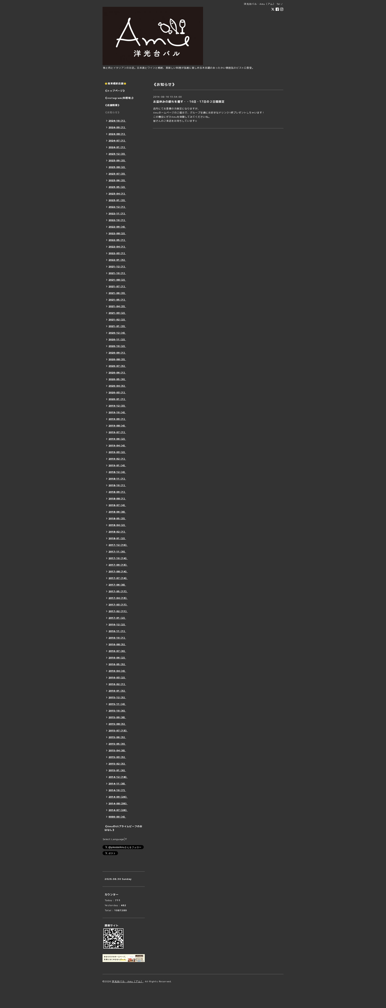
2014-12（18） (118, 777)
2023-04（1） (117, 193)
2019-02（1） (117, 458)
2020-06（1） (117, 372)
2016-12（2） (117, 624)
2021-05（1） (117, 299)
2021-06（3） (117, 293)
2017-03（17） (118, 604)
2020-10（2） (117, 346)
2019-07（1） (117, 432)
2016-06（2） (117, 657)
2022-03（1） (117, 253)
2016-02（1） (117, 684)
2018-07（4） (117, 505)
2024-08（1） (117, 134)
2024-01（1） (117, 147)
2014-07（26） (118, 810)
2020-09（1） (117, 352)
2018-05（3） (117, 518)
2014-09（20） (118, 796)
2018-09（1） (117, 492)
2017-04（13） (118, 598)
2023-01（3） (117, 200)
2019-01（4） (117, 465)
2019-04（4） (117, 445)
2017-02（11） (118, 611)
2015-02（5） (117, 763)
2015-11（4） (117, 704)
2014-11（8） (117, 783)
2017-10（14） (118, 558)
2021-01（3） (117, 326)
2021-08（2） (117, 279)
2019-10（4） (117, 412)
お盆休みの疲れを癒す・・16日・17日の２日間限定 (189, 101)
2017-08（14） (118, 571)
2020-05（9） (117, 379)
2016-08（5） (117, 644)
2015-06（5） (117, 737)
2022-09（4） (117, 226)
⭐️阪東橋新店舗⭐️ (116, 83)
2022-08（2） (117, 233)
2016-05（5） (117, 664)
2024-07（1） (117, 140)
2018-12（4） (117, 472)
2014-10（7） (117, 790)
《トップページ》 (115, 90)
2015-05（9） (117, 743)
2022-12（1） (117, 207)
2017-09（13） (118, 564)
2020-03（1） (117, 392)
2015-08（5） (117, 724)
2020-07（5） (117, 366)
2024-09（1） (117, 127)
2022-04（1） (117, 246)
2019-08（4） (117, 425)
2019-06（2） (117, 439)
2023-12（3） (117, 153)
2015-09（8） (117, 717)
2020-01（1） (117, 399)
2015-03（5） (117, 757)
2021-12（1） (117, 266)
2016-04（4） (117, 671)
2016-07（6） (117, 651)
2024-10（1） (117, 120)
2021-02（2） (117, 319)
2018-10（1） (117, 485)
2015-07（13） (118, 730)
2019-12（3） (117, 405)
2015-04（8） (117, 750)
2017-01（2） (117, 618)
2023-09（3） (117, 160)
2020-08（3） (117, 359)
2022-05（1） (117, 240)
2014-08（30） (118, 803)
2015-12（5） (117, 697)
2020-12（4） (117, 332)
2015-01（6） (117, 770)
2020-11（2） (117, 339)
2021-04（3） (117, 306)
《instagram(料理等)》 (119, 98)
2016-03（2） (117, 677)
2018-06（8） (117, 511)
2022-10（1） (117, 220)
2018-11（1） (117, 478)
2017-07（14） (118, 578)
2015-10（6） (117, 710)
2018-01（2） (117, 538)
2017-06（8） (117, 584)
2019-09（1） (117, 419)
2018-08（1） (117, 498)
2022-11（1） (117, 213)
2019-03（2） (117, 452)
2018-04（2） (117, 525)
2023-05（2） (117, 187)
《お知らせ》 (112, 112)
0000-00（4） (117, 816)
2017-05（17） (118, 591)
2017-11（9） (117, 551)
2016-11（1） (117, 631)
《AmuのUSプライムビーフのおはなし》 (123, 828)
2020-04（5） (117, 385)
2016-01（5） (117, 690)
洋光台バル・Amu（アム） (127, 981)
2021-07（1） (117, 286)
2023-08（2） (117, 167)
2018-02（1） (117, 531)
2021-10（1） (117, 273)
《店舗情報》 (112, 105)
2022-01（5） (117, 260)
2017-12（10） (118, 545)
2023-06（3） (117, 180)
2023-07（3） (117, 173)
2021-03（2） (117, 313)
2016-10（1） (117, 637)
